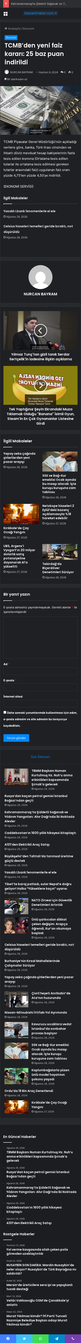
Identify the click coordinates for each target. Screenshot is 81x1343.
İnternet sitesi (13, 696)
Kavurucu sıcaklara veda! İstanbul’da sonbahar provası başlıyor (51, 1028)
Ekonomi (28, 28)
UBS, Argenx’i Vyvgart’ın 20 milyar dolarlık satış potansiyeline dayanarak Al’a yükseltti (19, 556)
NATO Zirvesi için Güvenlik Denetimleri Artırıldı (52, 902)
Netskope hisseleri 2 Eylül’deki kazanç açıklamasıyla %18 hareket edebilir (58, 512)
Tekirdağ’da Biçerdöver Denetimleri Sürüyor (58, 568)
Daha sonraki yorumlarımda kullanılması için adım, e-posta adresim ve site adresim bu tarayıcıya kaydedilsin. (40, 719)
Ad (6, 664)
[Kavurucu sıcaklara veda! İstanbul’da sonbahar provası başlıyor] (16, 1030)
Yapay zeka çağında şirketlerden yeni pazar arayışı (19, 457)
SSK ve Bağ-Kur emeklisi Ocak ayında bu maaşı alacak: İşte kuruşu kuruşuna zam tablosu (59, 483)
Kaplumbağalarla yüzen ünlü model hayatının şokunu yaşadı (50, 1074)
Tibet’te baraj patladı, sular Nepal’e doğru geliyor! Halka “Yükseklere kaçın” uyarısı (38, 886)
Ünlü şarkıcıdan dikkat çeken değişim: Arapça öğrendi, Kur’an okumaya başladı (51, 926)
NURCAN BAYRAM (21, 72)
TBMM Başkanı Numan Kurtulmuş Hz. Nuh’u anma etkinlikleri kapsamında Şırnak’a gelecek (52, 777)
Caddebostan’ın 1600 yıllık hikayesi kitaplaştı (40, 833)
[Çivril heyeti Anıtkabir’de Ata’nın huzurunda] (16, 999)
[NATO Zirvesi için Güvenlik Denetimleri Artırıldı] (16, 906)
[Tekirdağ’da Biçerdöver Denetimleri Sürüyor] (60, 552)
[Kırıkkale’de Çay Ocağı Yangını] (21, 514)
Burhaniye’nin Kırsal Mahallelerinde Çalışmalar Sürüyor (32, 963)
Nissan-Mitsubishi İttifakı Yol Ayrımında (36, 1012)
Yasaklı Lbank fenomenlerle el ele (29, 211)
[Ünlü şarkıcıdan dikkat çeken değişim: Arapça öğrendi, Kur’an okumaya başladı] (16, 925)
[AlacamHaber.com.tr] (40, 13)
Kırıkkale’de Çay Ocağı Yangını (16, 530)
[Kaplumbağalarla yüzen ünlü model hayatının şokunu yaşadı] (16, 1076)
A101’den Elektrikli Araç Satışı (27, 844)
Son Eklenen (40, 757)
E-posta (9, 680)
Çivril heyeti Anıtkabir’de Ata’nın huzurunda (51, 995)
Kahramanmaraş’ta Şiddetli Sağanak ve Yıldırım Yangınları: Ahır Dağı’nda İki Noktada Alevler (40, 816)
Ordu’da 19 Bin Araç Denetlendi (29, 1091)
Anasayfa (13, 28)
